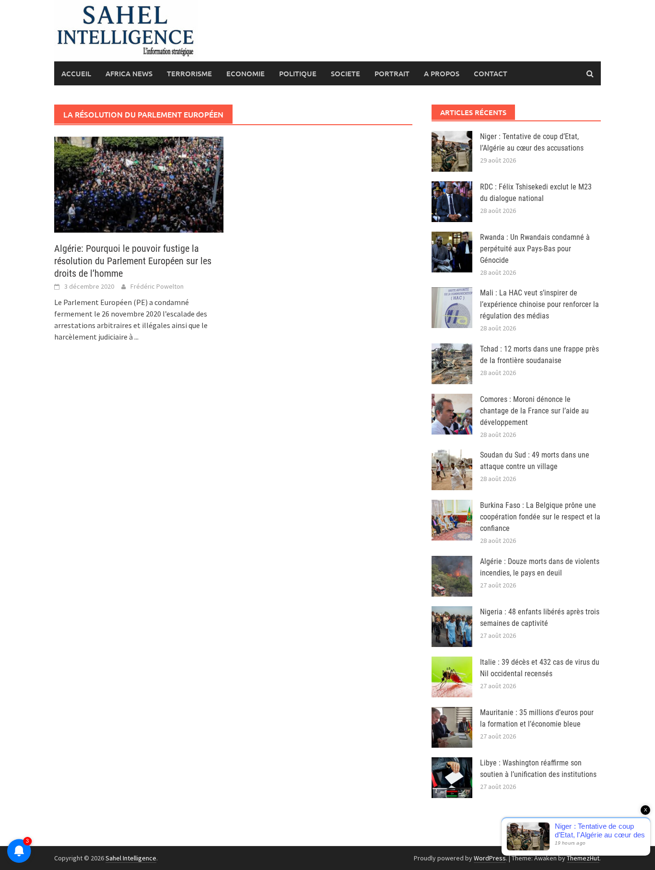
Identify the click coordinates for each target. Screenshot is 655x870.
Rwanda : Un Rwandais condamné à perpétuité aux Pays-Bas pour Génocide (535, 249)
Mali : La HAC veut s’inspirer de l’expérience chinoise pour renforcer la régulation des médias (539, 304)
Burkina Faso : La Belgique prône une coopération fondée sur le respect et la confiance (540, 517)
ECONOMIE (245, 73)
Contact (490, 73)
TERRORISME (189, 73)
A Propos (441, 73)
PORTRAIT (391, 73)
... (136, 336)
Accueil (76, 73)
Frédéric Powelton (157, 286)
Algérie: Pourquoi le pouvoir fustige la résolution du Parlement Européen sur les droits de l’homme (132, 261)
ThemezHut (583, 858)
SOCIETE (345, 73)
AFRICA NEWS (128, 73)
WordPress (490, 858)
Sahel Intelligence (130, 858)
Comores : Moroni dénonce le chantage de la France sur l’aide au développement (534, 411)
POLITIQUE (297, 73)
